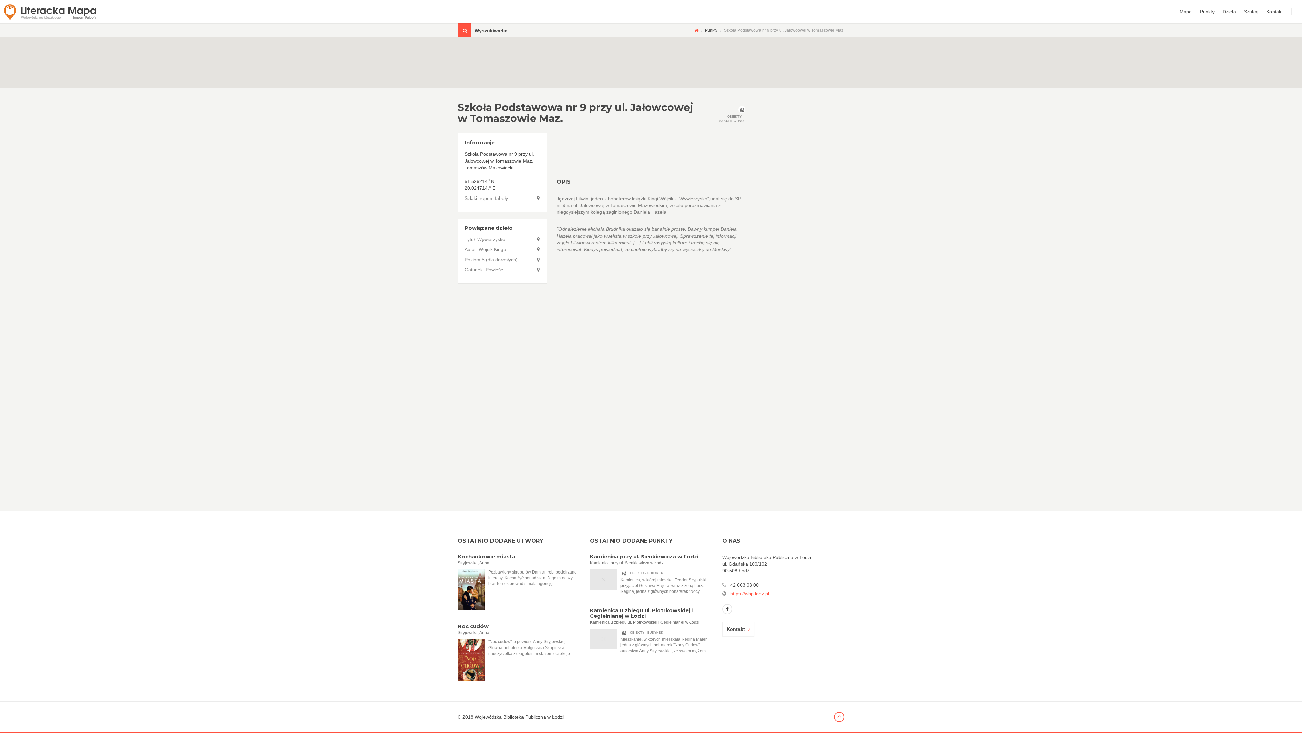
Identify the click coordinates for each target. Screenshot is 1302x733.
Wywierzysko (491, 239)
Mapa (1186, 11)
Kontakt (1274, 11)
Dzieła (1229, 11)
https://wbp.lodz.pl (749, 593)
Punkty (1207, 11)
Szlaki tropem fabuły (486, 198)
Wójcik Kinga (492, 249)
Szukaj (1251, 11)
